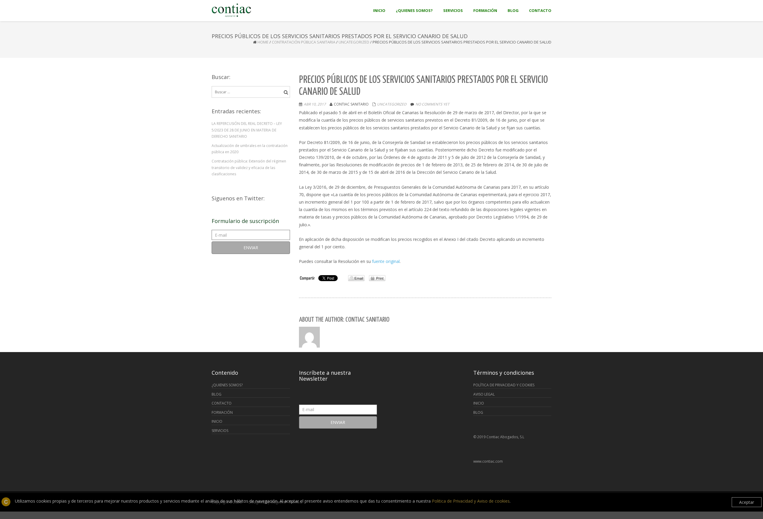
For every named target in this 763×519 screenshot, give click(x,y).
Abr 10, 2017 (315, 104)
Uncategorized (354, 42)
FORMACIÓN (222, 412)
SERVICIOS (220, 430)
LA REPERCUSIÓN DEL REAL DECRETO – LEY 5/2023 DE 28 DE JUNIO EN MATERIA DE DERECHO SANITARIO (247, 130)
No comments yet (432, 104)
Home (263, 42)
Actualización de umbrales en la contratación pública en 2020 (250, 149)
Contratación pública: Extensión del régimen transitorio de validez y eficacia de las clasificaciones (249, 167)
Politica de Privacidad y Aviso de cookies (471, 501)
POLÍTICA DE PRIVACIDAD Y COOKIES (503, 385)
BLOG (216, 394)
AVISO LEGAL (484, 394)
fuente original (386, 261)
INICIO (217, 421)
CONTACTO (222, 403)
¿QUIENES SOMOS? (227, 385)
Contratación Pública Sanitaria (303, 42)
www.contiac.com (488, 461)
